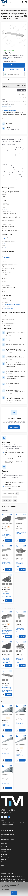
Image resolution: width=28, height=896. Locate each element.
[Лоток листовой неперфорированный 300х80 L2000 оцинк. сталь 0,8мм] (7, 654)
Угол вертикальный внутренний (12, 304)
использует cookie (13, 884)
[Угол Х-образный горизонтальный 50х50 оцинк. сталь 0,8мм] (21, 654)
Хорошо (14, 892)
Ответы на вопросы (6, 856)
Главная (3, 10)
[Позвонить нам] (26, 2)
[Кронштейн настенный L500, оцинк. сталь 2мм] (21, 748)
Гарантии (3, 851)
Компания (4, 843)
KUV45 (5, 209)
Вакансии (3, 859)
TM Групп (10, 1)
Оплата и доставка (6, 849)
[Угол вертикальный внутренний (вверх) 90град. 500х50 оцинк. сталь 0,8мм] (7, 683)
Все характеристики (6, 106)
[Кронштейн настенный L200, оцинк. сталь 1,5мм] (21, 718)
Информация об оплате (9, 118)
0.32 (5, 247)
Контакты (3, 862)
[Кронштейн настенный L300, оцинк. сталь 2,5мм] (7, 777)
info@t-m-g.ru (6, 813)
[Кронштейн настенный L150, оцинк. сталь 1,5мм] (7, 718)
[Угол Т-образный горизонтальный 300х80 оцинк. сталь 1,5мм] (21, 558)
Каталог (8, 10)
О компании (4, 846)
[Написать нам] (22, 2)
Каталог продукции (7, 830)
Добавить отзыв (14, 427)
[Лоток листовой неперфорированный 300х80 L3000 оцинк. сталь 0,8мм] (7, 528)
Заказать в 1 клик (14, 69)
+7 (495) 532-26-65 (8, 810)
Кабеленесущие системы (17, 10)
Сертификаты (4, 854)
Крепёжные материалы (7, 836)
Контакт (3, 865)
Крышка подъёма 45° (9, 308)
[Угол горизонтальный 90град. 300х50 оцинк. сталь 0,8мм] (21, 528)
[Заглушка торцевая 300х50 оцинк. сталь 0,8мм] (7, 558)
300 (4, 239)
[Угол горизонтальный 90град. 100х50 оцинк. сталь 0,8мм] (7, 624)
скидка (5, 58)
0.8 (4, 243)
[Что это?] (10, 211)
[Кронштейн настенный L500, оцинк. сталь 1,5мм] (7, 748)
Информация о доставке (10, 110)
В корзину (14, 64)
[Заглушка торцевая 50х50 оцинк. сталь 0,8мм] (21, 624)
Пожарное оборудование (7, 839)
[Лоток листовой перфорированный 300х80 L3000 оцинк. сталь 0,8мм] (7, 588)
